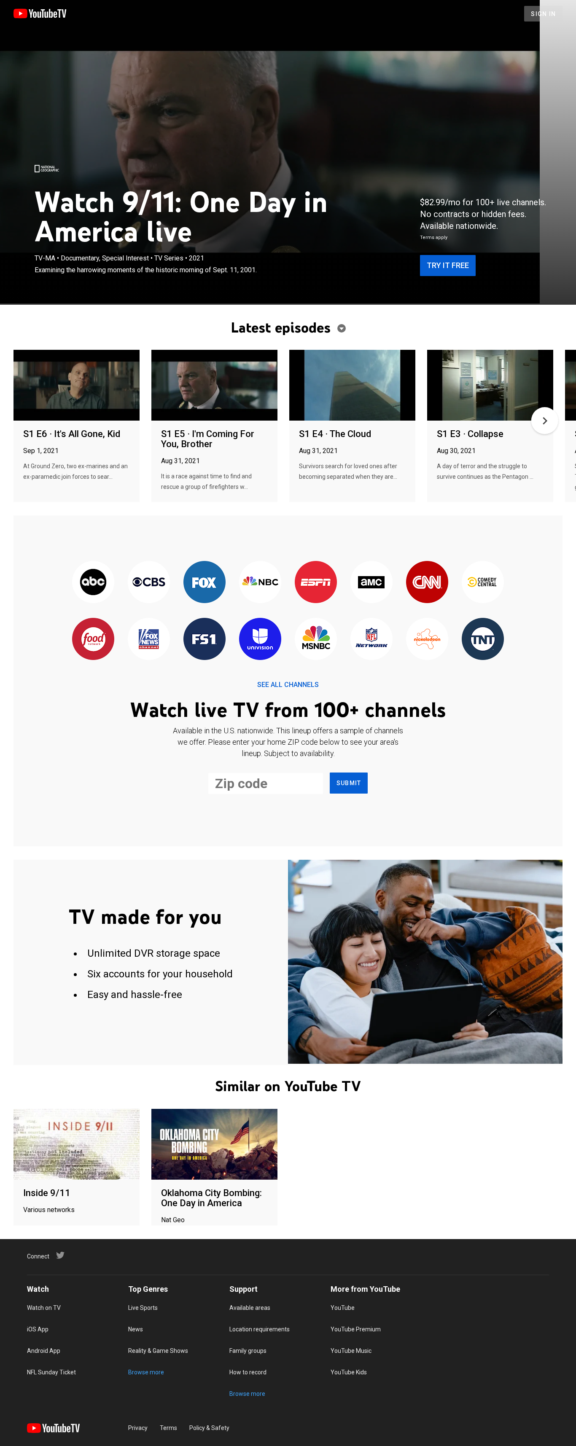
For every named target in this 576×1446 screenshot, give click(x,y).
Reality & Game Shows (158, 1350)
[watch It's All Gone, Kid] (76, 386)
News (135, 1329)
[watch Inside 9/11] (76, 1145)
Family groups (247, 1350)
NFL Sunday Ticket (51, 1372)
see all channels (288, 685)
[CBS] (149, 582)
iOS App (37, 1329)
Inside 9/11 (46, 1193)
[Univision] (260, 639)
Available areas (249, 1307)
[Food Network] (93, 639)
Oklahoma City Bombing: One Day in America (211, 1198)
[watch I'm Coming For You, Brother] (214, 386)
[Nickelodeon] (427, 639)
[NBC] (260, 582)
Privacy (138, 1428)
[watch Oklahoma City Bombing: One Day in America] (214, 1145)
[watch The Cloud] (352, 386)
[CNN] (427, 582)
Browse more (146, 1372)
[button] (544, 420)
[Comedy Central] (483, 582)
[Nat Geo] (47, 168)
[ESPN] (316, 582)
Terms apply (433, 237)
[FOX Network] (204, 582)
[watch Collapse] (490, 386)
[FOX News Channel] (149, 639)
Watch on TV (44, 1307)
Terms (168, 1428)
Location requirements (259, 1329)
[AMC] (371, 582)
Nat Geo (173, 1220)
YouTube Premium (356, 1329)
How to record (247, 1372)
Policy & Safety (209, 1428)
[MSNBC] (316, 639)
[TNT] (483, 639)
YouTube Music (351, 1350)
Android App (43, 1350)
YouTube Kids (349, 1372)
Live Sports (143, 1307)
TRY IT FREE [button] (448, 265)
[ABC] (93, 582)
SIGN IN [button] (543, 14)
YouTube (343, 1307)
